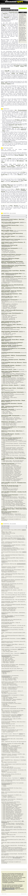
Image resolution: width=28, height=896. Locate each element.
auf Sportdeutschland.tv (6, 20)
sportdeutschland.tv (6, 246)
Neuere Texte (23, 5)
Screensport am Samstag (10, 10)
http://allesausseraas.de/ (8, 889)
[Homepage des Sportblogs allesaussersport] (14, 1)
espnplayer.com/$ (6, 372)
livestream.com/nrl (21, 539)
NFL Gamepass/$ (9, 616)
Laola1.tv (22, 222)
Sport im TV (7, 8)
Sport (3, 8)
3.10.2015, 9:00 (22, 8)
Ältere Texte (4, 5)
